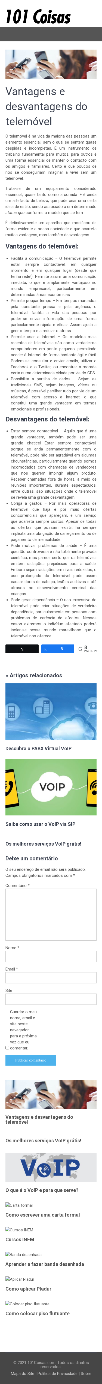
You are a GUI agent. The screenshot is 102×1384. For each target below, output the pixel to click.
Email (11, 969)
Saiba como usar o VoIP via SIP (40, 824)
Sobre (86, 1373)
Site (8, 990)
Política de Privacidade (58, 1373)
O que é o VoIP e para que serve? (41, 1190)
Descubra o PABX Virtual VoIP (38, 748)
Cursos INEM (19, 1239)
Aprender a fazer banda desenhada (44, 1264)
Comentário (17, 885)
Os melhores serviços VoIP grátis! (43, 844)
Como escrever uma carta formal (42, 1215)
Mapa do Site (22, 1373)
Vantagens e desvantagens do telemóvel (39, 1119)
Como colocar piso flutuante (37, 1313)
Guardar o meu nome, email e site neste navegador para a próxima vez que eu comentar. (23, 1030)
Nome (12, 947)
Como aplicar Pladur (28, 1289)
